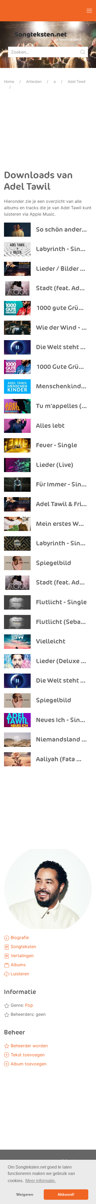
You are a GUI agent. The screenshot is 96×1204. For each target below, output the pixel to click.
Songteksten (22, 946)
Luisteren (19, 973)
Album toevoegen (27, 1063)
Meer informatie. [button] (40, 1180)
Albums (17, 964)
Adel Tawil (76, 81)
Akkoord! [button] (66, 1194)
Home (9, 81)
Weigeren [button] (24, 1194)
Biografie (19, 937)
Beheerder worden (28, 1045)
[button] (89, 10)
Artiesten (34, 81)
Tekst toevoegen (27, 1054)
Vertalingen (21, 955)
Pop (29, 1005)
